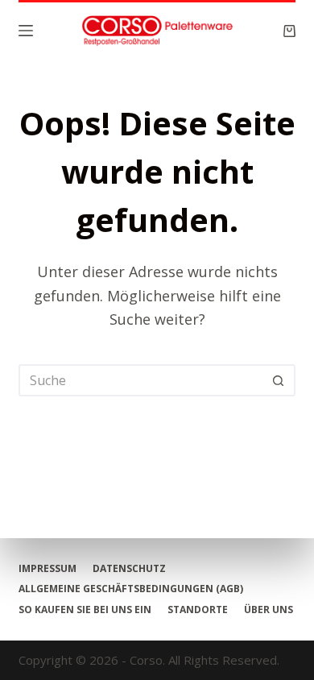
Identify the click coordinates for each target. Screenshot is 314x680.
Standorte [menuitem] (197, 609)
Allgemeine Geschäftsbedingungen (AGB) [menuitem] (131, 589)
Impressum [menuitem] (47, 568)
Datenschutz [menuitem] (129, 568)
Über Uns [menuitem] (268, 609)
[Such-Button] (279, 380)
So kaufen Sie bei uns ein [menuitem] (85, 609)
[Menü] (26, 30)
